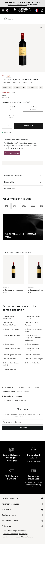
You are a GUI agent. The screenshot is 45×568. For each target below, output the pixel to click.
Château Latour (8, 344)
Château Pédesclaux (32, 363)
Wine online (6, 387)
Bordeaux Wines (8, 392)
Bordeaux (16, 83)
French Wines (33, 387)
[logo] (22, 10)
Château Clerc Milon (32, 355)
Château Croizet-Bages (34, 359)
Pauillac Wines (23, 392)
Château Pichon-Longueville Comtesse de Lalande (33, 338)
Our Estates (7, 531)
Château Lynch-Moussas (12, 355)
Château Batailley (9, 369)
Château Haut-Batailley (11, 335)
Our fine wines (19, 387)
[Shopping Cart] (42, 10)
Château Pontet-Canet (11, 348)
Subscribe (22, 428)
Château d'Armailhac (10, 359)
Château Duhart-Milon (33, 344)
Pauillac (24, 83)
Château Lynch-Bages (11, 329)
